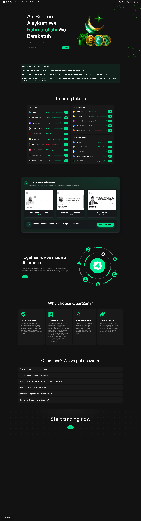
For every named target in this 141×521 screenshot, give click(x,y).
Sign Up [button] (121, 2)
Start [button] (70, 427)
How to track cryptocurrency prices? (33, 388)
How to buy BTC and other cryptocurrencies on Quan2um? (41, 381)
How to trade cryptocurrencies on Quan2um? (36, 394)
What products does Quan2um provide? (34, 375)
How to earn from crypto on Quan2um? (34, 400)
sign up (65, 47)
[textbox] (44, 47)
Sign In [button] (129, 2)
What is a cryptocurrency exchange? (33, 369)
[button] (137, 2)
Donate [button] (25, 277)
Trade (66, 112)
